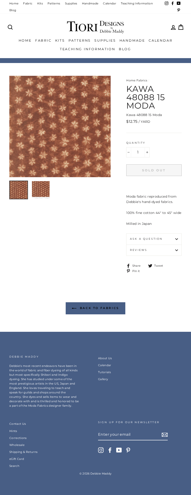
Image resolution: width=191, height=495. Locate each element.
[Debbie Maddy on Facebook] (110, 450)
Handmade (90, 3)
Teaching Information (137, 3)
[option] (60, 126)
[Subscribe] (165, 435)
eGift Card (16, 459)
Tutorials (104, 372)
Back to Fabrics (98, 308)
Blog (12, 10)
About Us (105, 358)
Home (13, 3)
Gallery (103, 379)
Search (14, 466)
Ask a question (146, 238)
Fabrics (141, 80)
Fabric (27, 3)
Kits (40, 3)
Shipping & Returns (23, 452)
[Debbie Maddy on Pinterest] (128, 450)
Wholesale (16, 445)
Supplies (71, 3)
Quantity (135, 142)
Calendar (109, 3)
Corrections (18, 438)
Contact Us (17, 423)
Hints (13, 431)
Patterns (54, 3)
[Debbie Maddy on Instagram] (101, 450)
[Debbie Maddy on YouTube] (119, 450)
